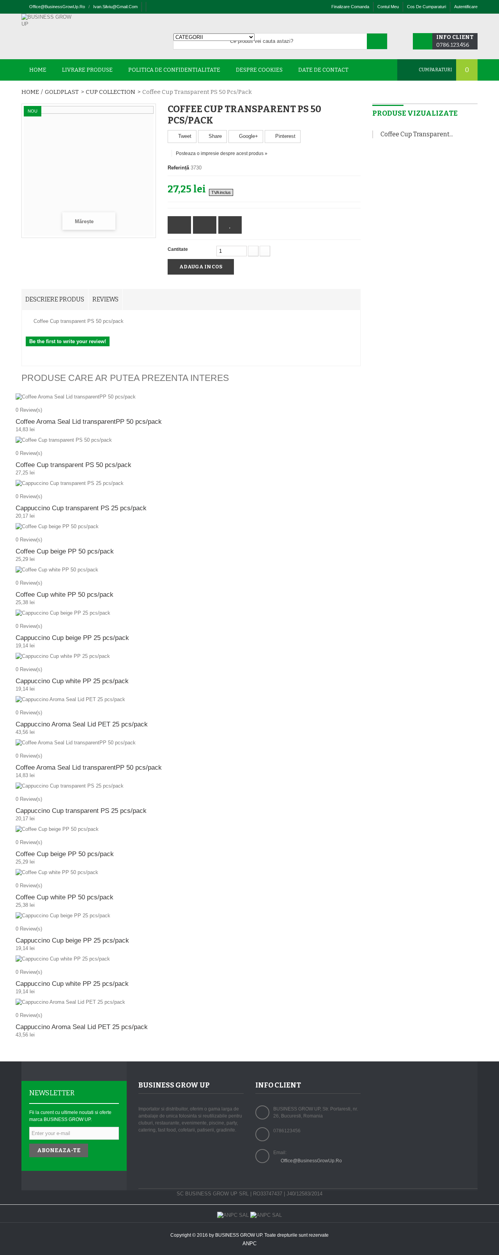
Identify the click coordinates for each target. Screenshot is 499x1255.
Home (30, 91)
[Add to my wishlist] (230, 225)
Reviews (105, 299)
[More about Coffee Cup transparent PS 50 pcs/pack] (372, 134)
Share (214, 136)
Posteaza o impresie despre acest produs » (221, 153)
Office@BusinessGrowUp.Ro (311, 1160)
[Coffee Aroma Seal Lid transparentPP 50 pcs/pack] (191, 396)
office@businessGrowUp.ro (57, 6)
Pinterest (285, 136)
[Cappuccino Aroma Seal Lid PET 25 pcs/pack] (191, 699)
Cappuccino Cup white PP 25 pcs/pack (72, 681)
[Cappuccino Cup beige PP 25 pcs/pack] (191, 613)
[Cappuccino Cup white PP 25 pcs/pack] (191, 656)
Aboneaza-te (58, 1150)
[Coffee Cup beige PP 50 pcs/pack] (191, 526)
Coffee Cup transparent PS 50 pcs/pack (73, 465)
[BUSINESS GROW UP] (48, 21)
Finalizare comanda (350, 6)
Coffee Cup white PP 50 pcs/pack (64, 594)
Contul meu (388, 6)
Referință (178, 168)
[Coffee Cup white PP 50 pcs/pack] (191, 569)
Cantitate (178, 249)
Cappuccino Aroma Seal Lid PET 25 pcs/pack (82, 724)
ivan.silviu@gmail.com (115, 6)
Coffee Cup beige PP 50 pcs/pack (65, 551)
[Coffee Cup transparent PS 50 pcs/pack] (191, 440)
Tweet (184, 136)
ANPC (249, 1243)
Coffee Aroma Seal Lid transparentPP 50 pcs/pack (89, 421)
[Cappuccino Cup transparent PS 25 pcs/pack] (191, 483)
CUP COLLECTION (110, 91)
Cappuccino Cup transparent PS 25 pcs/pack (81, 508)
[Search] (377, 41)
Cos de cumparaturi (426, 6)
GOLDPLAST (62, 91)
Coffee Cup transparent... (416, 134)
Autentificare (466, 6)
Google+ (247, 136)
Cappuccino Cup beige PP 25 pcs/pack (72, 638)
